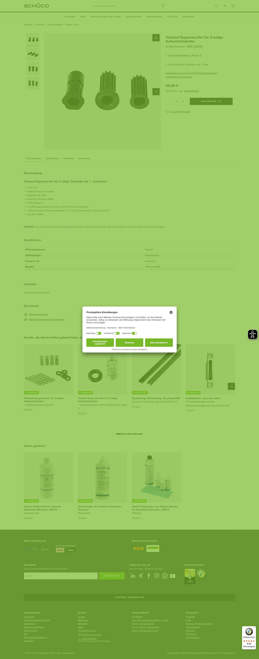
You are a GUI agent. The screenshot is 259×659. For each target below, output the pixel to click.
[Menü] (254, 628)
